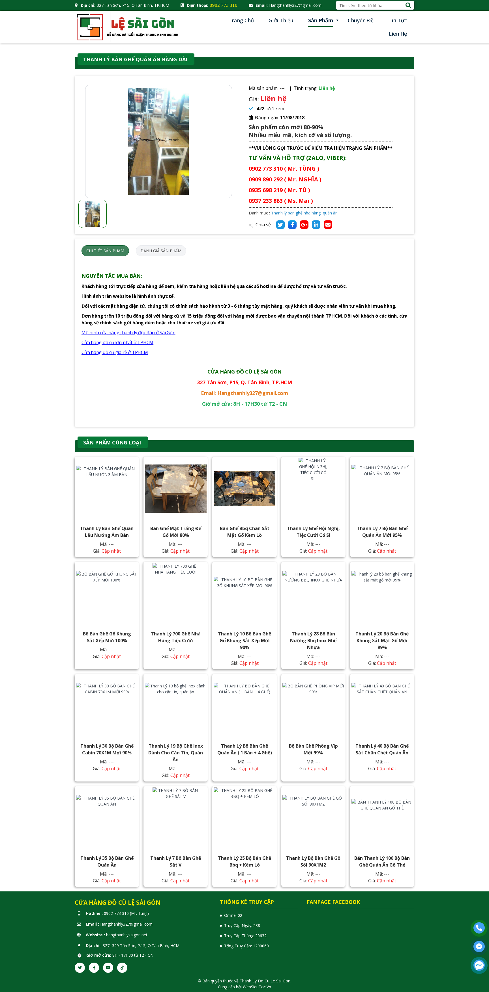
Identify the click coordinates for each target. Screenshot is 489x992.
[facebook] (94, 968)
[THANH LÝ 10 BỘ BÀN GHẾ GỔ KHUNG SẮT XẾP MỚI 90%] (244, 594)
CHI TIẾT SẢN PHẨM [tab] (105, 250)
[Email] (328, 224)
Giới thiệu (281, 20)
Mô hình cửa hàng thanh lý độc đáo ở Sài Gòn (128, 332)
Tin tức (397, 20)
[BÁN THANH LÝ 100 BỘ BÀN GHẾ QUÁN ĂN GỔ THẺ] (382, 818)
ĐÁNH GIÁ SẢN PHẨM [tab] (161, 250)
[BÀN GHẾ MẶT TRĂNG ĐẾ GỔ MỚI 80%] (176, 488)
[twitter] (80, 968)
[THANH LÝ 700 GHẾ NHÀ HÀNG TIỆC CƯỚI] (176, 594)
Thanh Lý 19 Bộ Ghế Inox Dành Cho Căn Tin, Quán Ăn (175, 753)
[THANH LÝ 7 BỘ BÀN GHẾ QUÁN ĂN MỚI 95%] (382, 488)
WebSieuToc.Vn (257, 986)
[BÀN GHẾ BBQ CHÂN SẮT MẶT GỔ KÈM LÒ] (244, 488)
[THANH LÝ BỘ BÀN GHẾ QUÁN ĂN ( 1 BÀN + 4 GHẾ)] (244, 706)
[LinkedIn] (316, 224)
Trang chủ (241, 20)
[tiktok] (122, 968)
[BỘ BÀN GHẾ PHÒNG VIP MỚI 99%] (313, 706)
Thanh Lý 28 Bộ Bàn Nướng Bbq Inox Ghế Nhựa (313, 640)
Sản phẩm (320, 20)
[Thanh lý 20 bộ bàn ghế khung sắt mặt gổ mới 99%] (382, 594)
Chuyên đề (361, 20)
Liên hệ (398, 33)
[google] (304, 224)
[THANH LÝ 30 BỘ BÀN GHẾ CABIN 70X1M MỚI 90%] (107, 706)
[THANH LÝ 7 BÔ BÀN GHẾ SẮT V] (176, 818)
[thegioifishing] (128, 26)
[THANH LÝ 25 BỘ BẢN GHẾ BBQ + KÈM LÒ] (244, 818)
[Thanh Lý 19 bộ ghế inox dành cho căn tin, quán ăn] (176, 706)
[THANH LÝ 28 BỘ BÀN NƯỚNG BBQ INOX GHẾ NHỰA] (313, 594)
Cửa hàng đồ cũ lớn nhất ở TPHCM (117, 342)
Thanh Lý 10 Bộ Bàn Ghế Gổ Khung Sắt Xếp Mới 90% (244, 640)
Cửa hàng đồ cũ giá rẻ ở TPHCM (115, 352)
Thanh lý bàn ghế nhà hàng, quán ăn (304, 213)
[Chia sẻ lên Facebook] (292, 224)
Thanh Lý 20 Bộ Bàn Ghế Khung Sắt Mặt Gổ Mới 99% (382, 640)
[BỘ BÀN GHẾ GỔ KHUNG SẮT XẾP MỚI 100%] (107, 594)
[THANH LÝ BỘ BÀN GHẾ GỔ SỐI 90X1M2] (313, 818)
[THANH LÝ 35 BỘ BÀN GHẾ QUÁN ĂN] (107, 818)
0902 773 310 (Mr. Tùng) (126, 913)
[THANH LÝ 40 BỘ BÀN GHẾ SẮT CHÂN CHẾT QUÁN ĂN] (382, 706)
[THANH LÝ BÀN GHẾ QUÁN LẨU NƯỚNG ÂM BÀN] (107, 488)
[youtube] (108, 968)
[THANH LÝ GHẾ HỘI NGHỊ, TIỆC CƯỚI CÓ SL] (313, 488)
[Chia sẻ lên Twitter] (280, 224)
